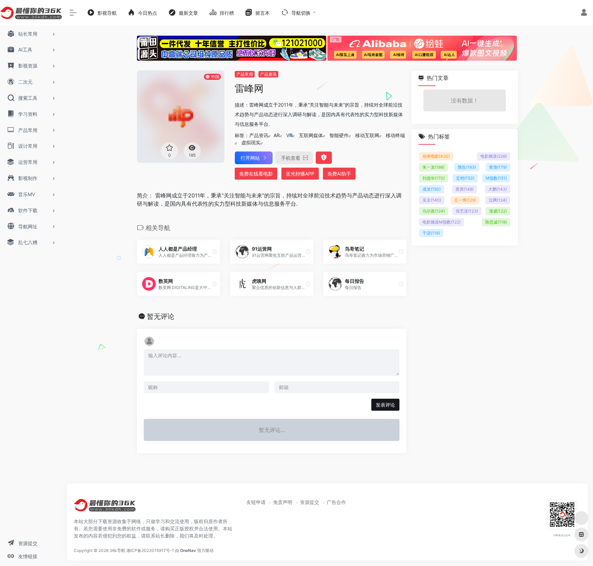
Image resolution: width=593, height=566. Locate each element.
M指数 (496, 178)
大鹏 (497, 189)
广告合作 (336, 502)
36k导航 (117, 550)
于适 (431, 233)
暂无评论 (160, 316)
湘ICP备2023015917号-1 (150, 550)
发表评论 (385, 405)
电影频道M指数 (441, 222)
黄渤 (498, 167)
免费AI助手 (339, 174)
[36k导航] (105, 507)
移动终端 (395, 135)
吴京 (431, 200)
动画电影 (436, 156)
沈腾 (498, 200)
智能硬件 (339, 135)
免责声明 (282, 502)
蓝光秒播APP (300, 174)
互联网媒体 (311, 135)
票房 (464, 189)
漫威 (498, 211)
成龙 (431, 189)
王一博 (465, 200)
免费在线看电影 (256, 174)
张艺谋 (467, 211)
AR (277, 135)
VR (289, 135)
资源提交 (309, 502)
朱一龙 (433, 167)
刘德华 (433, 178)
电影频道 (493, 156)
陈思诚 (496, 222)
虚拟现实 (250, 142)
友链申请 (256, 502)
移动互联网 (367, 135)
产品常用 (244, 74)
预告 (467, 167)
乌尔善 (433, 211)
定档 (465, 178)
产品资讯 (268, 74)
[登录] (584, 13)
